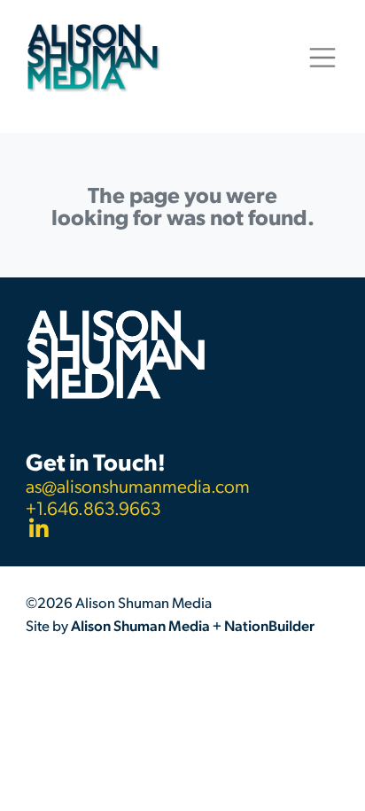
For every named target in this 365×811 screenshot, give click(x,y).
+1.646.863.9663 (93, 508)
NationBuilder (269, 625)
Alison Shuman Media (140, 625)
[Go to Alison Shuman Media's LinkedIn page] (183, 530)
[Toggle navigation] (322, 57)
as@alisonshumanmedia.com (138, 486)
